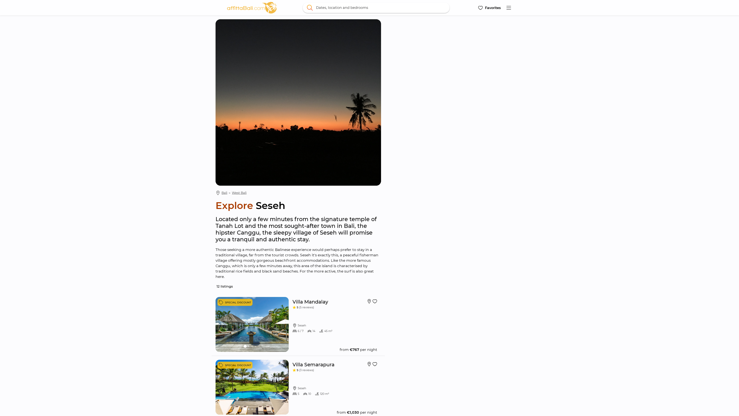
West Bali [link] (239, 193)
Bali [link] (224, 193)
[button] (489, 8)
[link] (252, 7)
